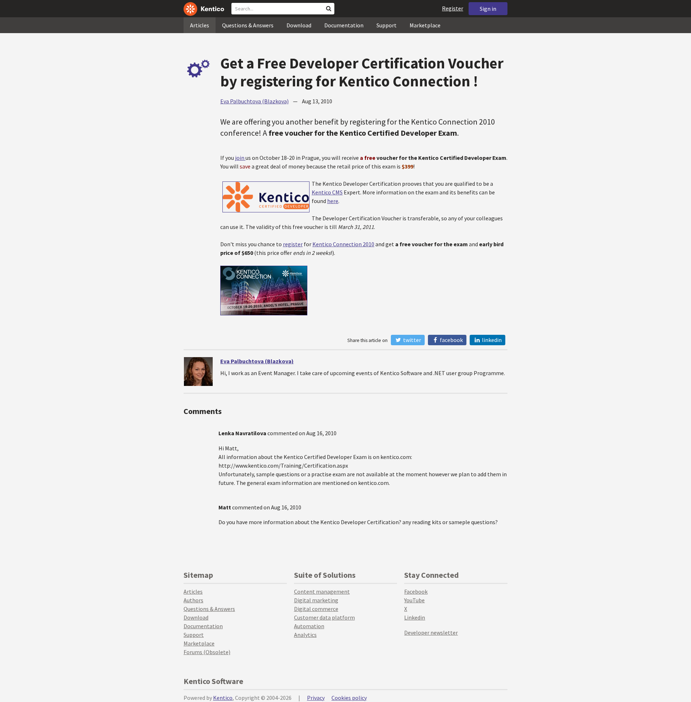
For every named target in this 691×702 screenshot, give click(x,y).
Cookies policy (349, 697)
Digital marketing (316, 600)
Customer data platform (324, 617)
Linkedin (414, 617)
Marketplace (425, 25)
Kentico (222, 697)
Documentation (343, 25)
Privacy (316, 697)
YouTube (414, 600)
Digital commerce (316, 608)
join (240, 157)
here (332, 200)
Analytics (305, 634)
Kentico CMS (327, 192)
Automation (309, 626)
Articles (199, 25)
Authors (193, 600)
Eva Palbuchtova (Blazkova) (254, 101)
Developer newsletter (431, 632)
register (293, 244)
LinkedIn (491, 339)
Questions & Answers (248, 25)
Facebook (451, 339)
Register (452, 8)
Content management (322, 591)
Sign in (488, 8)
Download (298, 25)
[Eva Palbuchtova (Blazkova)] (198, 371)
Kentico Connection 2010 (343, 244)
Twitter (411, 339)
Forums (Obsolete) (207, 652)
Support (386, 25)
